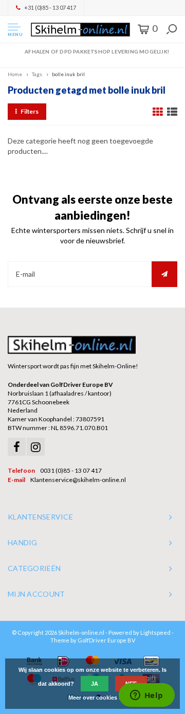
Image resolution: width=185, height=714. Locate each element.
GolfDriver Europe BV (106, 640)
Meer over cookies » (95, 697)
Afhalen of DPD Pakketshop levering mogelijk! (97, 51)
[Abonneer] (164, 274)
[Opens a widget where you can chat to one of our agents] (146, 696)
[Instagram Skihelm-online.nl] (36, 447)
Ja (94, 684)
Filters (30, 111)
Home (15, 74)
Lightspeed (155, 632)
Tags (37, 74)
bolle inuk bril (68, 74)
